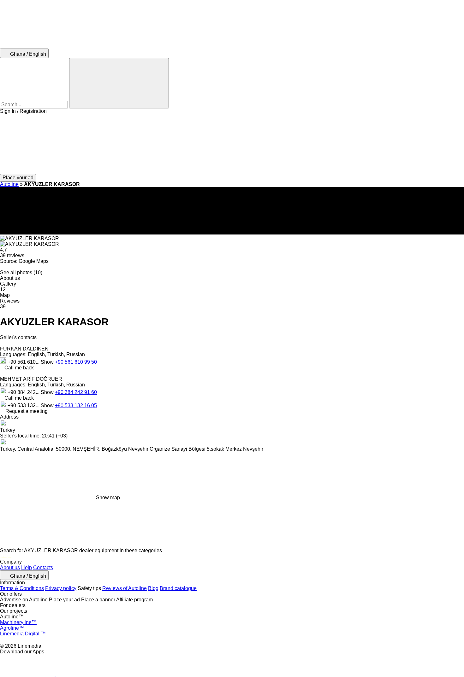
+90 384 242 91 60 (76, 392)
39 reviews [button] (12, 255)
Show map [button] (108, 497)
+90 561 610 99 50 (76, 362)
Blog (153, 588)
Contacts (43, 567)
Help (26, 567)
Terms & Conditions (22, 588)
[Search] (119, 83)
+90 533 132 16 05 (76, 405)
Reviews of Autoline (124, 588)
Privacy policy (60, 588)
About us (10, 567)
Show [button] (48, 362)
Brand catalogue (178, 588)
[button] (232, 144)
